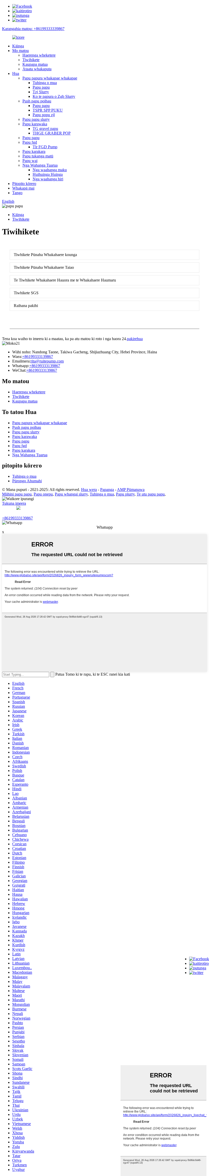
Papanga (107, 489)
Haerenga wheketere (39, 55)
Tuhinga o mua (45, 83)
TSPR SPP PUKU (48, 110)
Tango (17, 193)
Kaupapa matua (35, 64)
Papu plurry (125, 494)
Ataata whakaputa (36, 69)
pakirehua (135, 339)
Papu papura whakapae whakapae (49, 78)
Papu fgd (29, 142)
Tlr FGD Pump (45, 147)
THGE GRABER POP (52, 133)
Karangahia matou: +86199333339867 (33, 28)
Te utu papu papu (151, 494)
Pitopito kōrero (24, 183)
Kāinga (18, 46)
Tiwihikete (31, 60)
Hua (15, 73)
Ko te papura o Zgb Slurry (54, 96)
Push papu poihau (36, 101)
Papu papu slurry (36, 119)
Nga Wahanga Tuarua (40, 165)
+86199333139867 (37, 356)
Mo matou (20, 50)
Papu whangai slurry (71, 494)
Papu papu (41, 87)
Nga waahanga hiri (48, 179)
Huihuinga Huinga (48, 174)
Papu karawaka (34, 124)
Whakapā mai (23, 188)
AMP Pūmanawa (131, 489)
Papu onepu (43, 494)
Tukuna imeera (14, 503)
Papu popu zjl (44, 115)
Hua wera (89, 489)
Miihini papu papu (17, 494)
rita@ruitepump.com (47, 361)
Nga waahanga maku (50, 170)
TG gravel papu (45, 128)
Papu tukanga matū (37, 156)
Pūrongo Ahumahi (27, 481)
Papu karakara (33, 151)
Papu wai (29, 160)
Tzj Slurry (41, 92)
